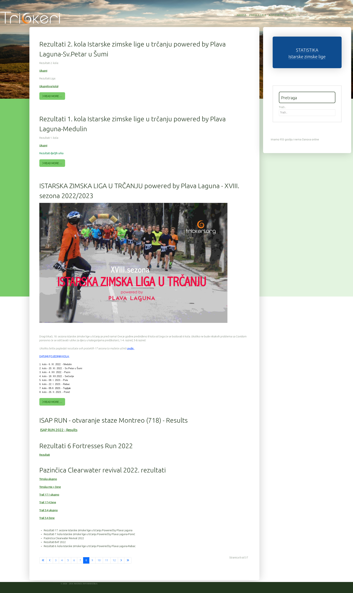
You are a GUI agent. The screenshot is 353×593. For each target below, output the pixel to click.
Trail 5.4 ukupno (48, 510)
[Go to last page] (127, 560)
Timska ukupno (48, 479)
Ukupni (43, 70)
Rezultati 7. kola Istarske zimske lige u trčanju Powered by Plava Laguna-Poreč (89, 534)
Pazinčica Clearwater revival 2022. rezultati (102, 470)
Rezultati (44, 454)
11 (106, 560)
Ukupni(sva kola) (48, 86)
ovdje (130, 348)
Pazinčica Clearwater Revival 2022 (64, 538)
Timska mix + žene (50, 486)
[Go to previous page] (50, 560)
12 (114, 560)
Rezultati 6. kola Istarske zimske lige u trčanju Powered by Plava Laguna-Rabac (90, 546)
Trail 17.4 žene (47, 502)
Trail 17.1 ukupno (49, 494)
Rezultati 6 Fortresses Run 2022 (86, 445)
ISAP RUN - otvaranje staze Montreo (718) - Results (113, 420)
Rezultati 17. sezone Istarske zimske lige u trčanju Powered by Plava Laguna (88, 530)
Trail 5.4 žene (47, 518)
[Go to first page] (43, 560)
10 (99, 560)
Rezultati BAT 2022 (55, 542)
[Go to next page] (121, 560)
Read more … (53, 96)
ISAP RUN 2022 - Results (58, 430)
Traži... (282, 107)
